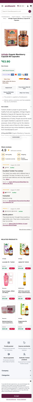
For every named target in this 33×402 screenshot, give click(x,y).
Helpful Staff (8, 87)
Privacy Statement (21, 399)
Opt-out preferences (11, 399)
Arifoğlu (4, 54)
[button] (31, 381)
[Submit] (29, 11)
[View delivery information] (16, 1)
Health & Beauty (16, 16)
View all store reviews (25, 229)
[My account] (28, 6)
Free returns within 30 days (24, 87)
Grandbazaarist (6, 16)
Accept (16, 396)
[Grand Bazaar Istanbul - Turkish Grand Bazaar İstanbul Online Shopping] (10, 6)
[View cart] (31, 6)
